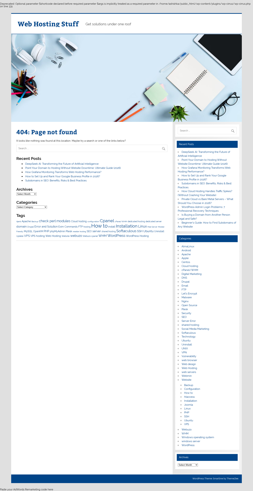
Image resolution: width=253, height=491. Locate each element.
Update (19, 236)
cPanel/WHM (121, 221)
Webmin (187, 375)
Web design (189, 364)
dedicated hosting (136, 221)
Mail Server (152, 227)
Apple (185, 258)
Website (66, 236)
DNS (184, 277)
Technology (189, 336)
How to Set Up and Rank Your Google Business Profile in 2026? (62, 176)
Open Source (189, 305)
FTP (80, 226)
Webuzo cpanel (90, 236)
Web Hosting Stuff (48, 23)
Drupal (30, 226)
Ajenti (18, 221)
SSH (140, 231)
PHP (46, 231)
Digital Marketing (192, 274)
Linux (142, 226)
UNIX (185, 348)
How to (99, 226)
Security (186, 313)
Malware (187, 297)
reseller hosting (79, 231)
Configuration (192, 388)
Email (185, 285)
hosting (87, 226)
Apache (26, 221)
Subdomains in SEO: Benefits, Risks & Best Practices (56, 180)
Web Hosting (53, 235)
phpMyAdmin (57, 231)
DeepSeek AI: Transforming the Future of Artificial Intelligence (62, 163)
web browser (189, 360)
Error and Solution (46, 226)
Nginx (185, 301)
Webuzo (187, 429)
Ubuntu (148, 231)
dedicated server (154, 221)
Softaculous (126, 231)
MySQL (28, 231)
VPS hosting (37, 235)
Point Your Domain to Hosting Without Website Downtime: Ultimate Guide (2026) (73, 168)
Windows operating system (198, 437)
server (96, 231)
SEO (89, 231)
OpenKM (38, 231)
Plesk (69, 231)
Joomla (188, 404)
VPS (27, 235)
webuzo (76, 235)
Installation (127, 226)
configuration (93, 221)
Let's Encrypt (189, 293)
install (111, 226)
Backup (34, 221)
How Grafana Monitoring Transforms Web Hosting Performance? (63, 172)
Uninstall (159, 231)
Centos (186, 262)
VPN (184, 352)
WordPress (116, 235)
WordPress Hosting (137, 235)
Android (186, 250)
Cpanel (107, 220)
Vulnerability (189, 356)
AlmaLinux (188, 246)
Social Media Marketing (195, 328)
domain (21, 226)
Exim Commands (68, 226)
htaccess (189, 396)
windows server (191, 441)
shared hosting (109, 231)
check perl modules (54, 221)
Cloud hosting (79, 221)
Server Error (189, 321)
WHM (102, 235)
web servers (189, 372)
